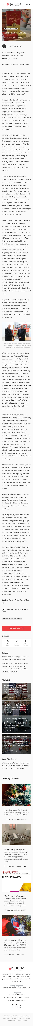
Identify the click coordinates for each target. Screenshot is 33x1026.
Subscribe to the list (19, 664)
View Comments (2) (16, 628)
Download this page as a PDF (17, 609)
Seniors (11, 1001)
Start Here (21, 988)
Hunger (20, 998)
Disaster (20, 995)
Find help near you (16, 981)
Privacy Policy (21, 1018)
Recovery (12, 995)
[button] (3, 4)
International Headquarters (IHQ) (12, 618)
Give (28, 988)
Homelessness (10, 998)
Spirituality (20, 1001)
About (5, 988)
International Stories (11, 28)
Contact (12, 988)
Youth (26, 998)
